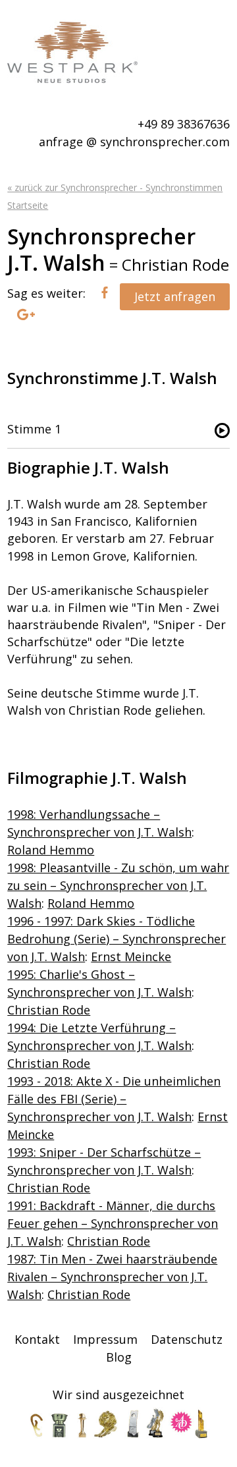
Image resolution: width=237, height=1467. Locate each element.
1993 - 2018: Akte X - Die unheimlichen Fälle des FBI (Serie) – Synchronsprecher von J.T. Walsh (114, 1098)
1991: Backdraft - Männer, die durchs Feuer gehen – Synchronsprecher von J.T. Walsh (112, 1223)
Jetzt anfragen (174, 296)
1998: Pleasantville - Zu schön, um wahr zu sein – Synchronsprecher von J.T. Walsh (118, 885)
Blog (119, 1357)
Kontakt (37, 1339)
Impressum (105, 1339)
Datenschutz (187, 1339)
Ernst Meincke (131, 956)
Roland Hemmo (50, 850)
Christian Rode (48, 1010)
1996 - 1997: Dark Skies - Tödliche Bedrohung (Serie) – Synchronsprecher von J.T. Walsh (116, 938)
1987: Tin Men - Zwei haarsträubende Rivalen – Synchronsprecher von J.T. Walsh (112, 1276)
